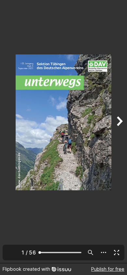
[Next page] (119, 131)
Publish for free (107, 269)
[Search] (90, 252)
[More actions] (103, 252)
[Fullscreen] (116, 252)
